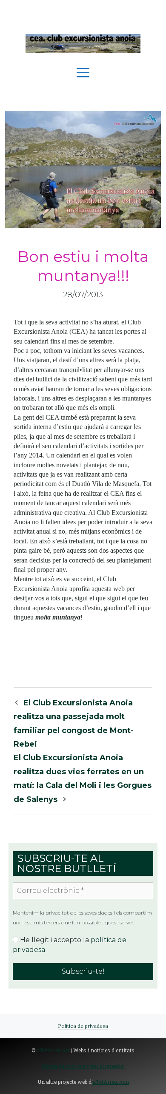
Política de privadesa (83, 1026)
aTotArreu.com (111, 1081)
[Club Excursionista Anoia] (83, 43)
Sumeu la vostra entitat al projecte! (83, 1066)
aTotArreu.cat (53, 1050)
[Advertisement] (83, 13)
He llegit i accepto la (69, 944)
